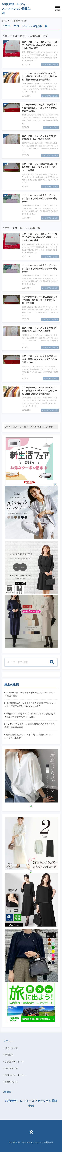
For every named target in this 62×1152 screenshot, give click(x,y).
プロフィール (11, 1068)
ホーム (4, 21)
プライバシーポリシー (15, 1075)
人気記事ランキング (14, 1061)
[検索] (52, 662)
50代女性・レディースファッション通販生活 (16, 8)
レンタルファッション (19, 21)
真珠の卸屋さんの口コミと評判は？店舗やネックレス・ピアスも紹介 (28, 736)
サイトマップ (11, 1048)
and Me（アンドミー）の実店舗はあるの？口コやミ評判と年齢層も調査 (29, 725)
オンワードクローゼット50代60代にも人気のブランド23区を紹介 (29, 694)
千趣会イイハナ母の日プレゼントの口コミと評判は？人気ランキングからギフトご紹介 (29, 715)
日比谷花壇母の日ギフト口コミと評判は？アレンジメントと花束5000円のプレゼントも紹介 (29, 704)
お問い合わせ (11, 1082)
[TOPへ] (31, 1132)
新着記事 (9, 1054)
